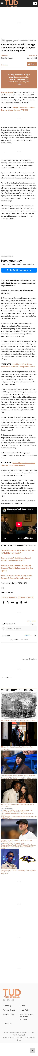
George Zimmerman (9, 597)
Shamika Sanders (7, 58)
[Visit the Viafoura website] (33, 659)
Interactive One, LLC (24, 1032)
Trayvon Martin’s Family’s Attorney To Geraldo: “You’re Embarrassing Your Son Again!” (17, 568)
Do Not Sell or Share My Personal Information (26, 1016)
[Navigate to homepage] (11, 3)
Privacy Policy (24, 1010)
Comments (4, 65)
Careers (22, 1006)
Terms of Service (9, 1010)
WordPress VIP (17, 1037)
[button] (19, 39)
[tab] (6, 635)
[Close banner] (35, 71)
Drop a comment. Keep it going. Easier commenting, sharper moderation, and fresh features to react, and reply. (19, 79)
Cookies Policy (8, 1014)
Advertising (7, 1006)
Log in (29, 621)
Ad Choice (8, 1023)
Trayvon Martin (26, 597)
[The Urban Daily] (12, 997)
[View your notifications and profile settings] (35, 3)
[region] (19, 641)
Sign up (34, 621)
